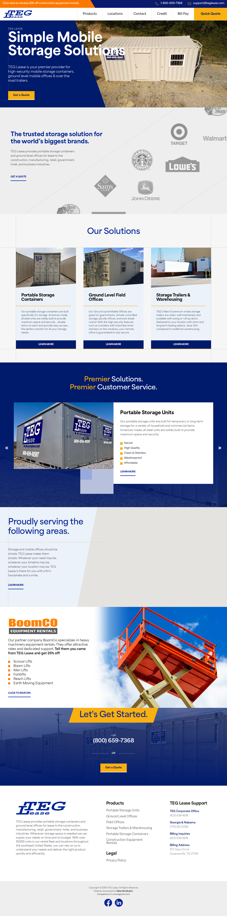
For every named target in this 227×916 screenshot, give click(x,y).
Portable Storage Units (122, 810)
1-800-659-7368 (171, 3)
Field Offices (115, 822)
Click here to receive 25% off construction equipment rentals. (41, 3)
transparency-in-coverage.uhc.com (113, 894)
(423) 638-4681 (179, 815)
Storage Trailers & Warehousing (129, 828)
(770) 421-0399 (179, 827)
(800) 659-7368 (113, 741)
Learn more (46, 344)
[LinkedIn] (119, 903)
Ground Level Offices (121, 816)
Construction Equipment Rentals (124, 842)
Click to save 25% (19, 693)
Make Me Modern (124, 891)
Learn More (127, 472)
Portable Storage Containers (127, 834)
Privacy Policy (116, 860)
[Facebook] (108, 903)
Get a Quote (21, 95)
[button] (152, 554)
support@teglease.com (208, 3)
